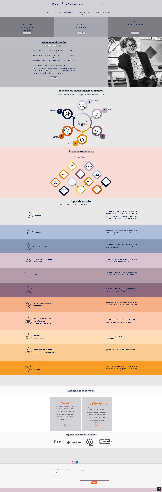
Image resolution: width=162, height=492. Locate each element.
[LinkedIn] (76, 462)
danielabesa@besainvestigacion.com (61, 469)
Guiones (37, 290)
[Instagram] (73, 462)
